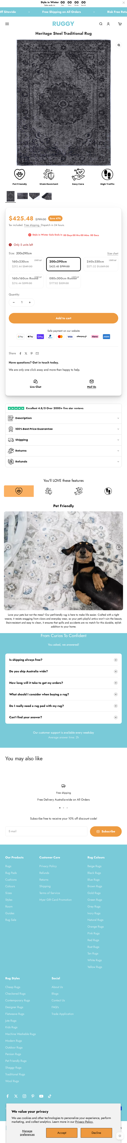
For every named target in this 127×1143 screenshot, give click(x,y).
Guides (9, 913)
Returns (43, 880)
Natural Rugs (95, 920)
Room (9, 906)
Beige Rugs (94, 866)
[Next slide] (118, 547)
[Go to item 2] (22, 197)
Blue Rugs (93, 880)
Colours (10, 886)
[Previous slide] (8, 547)
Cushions (11, 880)
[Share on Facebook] (20, 353)
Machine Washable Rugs (20, 1034)
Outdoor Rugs (13, 1047)
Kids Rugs (11, 1027)
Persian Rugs (13, 1054)
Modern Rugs (13, 1041)
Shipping (45, 886)
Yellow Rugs (94, 967)
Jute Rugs (10, 1020)
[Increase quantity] (30, 302)
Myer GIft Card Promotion (55, 900)
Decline (96, 1133)
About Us (57, 987)
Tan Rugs (92, 953)
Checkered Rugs (15, 993)
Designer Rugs (14, 1007)
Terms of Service (49, 893)
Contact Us (58, 1000)
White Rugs (94, 960)
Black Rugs (94, 873)
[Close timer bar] (123, 2)
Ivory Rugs (93, 913)
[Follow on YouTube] (41, 1096)
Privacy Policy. (84, 1122)
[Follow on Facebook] (7, 1096)
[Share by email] (37, 353)
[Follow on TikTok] (49, 1096)
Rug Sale (10, 920)
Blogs (55, 993)
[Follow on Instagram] (24, 1096)
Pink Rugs (93, 933)
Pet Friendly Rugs (15, 1061)
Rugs (8, 866)
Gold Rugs (94, 893)
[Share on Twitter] (26, 353)
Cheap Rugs (12, 987)
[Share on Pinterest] (31, 353)
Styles (8, 900)
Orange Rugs (95, 926)
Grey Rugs (93, 906)
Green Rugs (94, 900)
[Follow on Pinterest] (33, 1096)
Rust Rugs (93, 947)
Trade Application (63, 1014)
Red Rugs (93, 940)
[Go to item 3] (34, 197)
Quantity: (14, 294)
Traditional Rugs (15, 1074)
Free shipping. (32, 225)
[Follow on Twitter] (16, 1096)
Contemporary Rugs (17, 1000)
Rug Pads (11, 873)
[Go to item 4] (46, 197)
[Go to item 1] (10, 197)
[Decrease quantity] (14, 302)
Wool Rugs (12, 1081)
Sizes (8, 893)
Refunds (44, 873)
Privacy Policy (48, 866)
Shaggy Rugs (13, 1067)
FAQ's (55, 1007)
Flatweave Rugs (14, 1014)
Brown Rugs (94, 886)
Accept (61, 1133)
